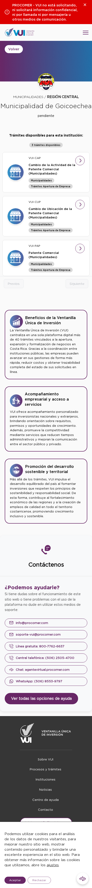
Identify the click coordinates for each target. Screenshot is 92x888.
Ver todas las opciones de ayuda (41, 698)
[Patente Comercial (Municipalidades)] (15, 258)
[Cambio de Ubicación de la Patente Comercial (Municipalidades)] (15, 216)
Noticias (45, 789)
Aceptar (15, 880)
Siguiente (77, 284)
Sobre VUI (45, 759)
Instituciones (45, 779)
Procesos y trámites (45, 769)
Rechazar (39, 880)
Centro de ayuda (45, 800)
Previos (14, 284)
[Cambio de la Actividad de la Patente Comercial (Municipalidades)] (15, 172)
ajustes (53, 865)
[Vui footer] (46, 733)
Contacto (45, 809)
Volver (13, 49)
